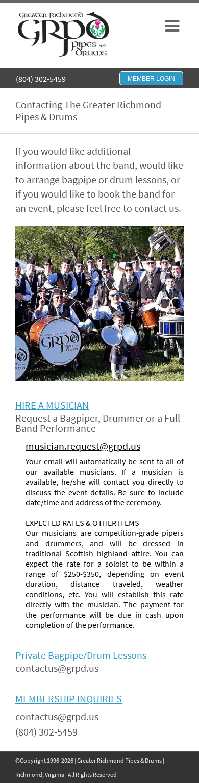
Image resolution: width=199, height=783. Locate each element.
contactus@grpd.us (56, 668)
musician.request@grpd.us (83, 445)
